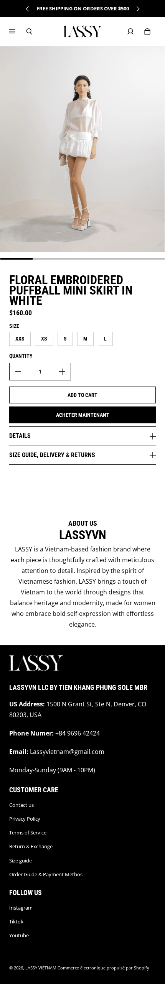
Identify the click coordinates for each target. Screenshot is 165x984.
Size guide (20, 860)
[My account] (130, 31)
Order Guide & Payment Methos (45, 874)
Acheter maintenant (82, 415)
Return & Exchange (31, 846)
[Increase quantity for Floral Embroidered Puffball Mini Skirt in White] (62, 371)
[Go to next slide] (138, 9)
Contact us (21, 804)
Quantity (21, 356)
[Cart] (147, 31)
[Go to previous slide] (27, 9)
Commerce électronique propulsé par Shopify (103, 968)
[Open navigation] (17, 31)
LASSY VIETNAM (40, 968)
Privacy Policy (24, 818)
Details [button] (20, 435)
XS (44, 339)
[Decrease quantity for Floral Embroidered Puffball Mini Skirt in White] (18, 371)
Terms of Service (27, 832)
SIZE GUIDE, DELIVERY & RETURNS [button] (52, 455)
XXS (20, 339)
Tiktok (16, 921)
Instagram (21, 907)
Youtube (19, 935)
